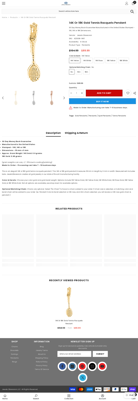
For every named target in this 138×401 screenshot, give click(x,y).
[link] (18, 260)
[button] (3, 98)
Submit (100, 354)
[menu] (3, 3)
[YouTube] (102, 366)
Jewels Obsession (84, 35)
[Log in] (126, 3)
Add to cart (104, 93)
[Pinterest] (82, 366)
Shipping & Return (76, 133)
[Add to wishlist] (128, 93)
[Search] (132, 11)
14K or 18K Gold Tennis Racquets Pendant (69, 322)
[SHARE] (133, 93)
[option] (33, 52)
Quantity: (73, 87)
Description (53, 133)
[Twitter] (82, 377)
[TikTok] (92, 366)
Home (4, 17)
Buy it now (102, 101)
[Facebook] (62, 366)
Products (14, 17)
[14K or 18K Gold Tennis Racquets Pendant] (69, 302)
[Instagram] (72, 366)
